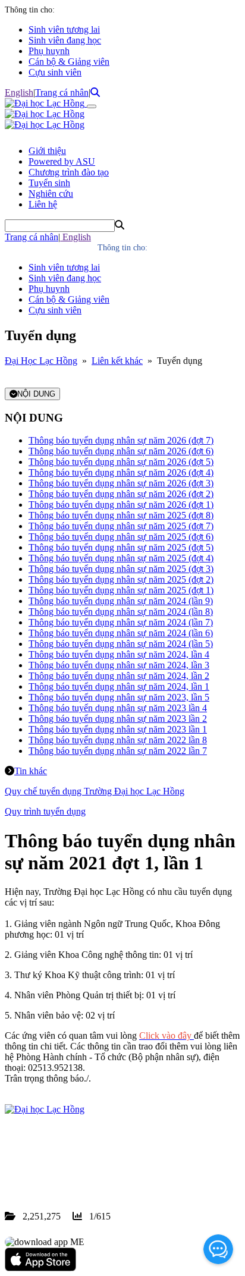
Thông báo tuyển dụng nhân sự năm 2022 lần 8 (118, 740)
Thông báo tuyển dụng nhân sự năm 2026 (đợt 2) (121, 494)
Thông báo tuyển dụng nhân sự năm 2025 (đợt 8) (121, 515)
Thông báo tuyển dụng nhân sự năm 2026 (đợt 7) (121, 440)
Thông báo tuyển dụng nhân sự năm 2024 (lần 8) (121, 611)
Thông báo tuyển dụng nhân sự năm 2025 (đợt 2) (121, 579)
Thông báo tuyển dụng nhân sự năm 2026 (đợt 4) (121, 472)
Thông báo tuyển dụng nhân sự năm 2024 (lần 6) (121, 633)
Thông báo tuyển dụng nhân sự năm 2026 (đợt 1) (121, 504)
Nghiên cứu (51, 193)
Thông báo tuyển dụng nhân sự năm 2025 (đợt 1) (121, 590)
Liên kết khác (117, 361)
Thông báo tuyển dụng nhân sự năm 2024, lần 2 (119, 676)
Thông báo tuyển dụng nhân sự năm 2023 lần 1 (118, 729)
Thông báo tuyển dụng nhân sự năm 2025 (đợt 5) (121, 547)
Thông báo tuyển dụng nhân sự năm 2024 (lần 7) (121, 622)
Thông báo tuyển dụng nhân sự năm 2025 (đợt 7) (121, 526)
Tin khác (30, 771)
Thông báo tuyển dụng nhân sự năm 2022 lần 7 (118, 751)
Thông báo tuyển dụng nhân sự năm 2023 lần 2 (118, 719)
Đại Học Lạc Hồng (41, 361)
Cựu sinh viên (55, 72)
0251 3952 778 (101, 1163)
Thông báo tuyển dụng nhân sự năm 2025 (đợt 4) (121, 558)
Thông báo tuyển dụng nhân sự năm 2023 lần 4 (118, 708)
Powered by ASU (62, 161)
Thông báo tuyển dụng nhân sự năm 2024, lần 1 (119, 686)
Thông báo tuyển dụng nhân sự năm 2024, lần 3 (119, 665)
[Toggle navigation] (91, 106)
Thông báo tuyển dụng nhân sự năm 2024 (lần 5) (121, 644)
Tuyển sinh (49, 183)
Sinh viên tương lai (64, 29)
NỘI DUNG (36, 393)
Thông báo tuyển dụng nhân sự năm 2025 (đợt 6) (121, 537)
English (19, 92)
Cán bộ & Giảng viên (69, 61)
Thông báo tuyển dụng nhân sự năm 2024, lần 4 (119, 654)
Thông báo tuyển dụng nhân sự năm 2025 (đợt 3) (121, 569)
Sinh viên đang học (65, 40)
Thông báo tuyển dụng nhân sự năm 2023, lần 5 (119, 697)
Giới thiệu (47, 151)
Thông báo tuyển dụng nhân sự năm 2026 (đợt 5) (121, 462)
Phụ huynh (49, 51)
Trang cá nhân (62, 92)
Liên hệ (43, 204)
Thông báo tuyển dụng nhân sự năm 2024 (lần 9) (121, 601)
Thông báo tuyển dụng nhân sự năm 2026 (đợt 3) (121, 483)
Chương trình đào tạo (69, 172)
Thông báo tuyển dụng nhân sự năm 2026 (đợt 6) (121, 451)
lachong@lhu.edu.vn (94, 1173)
